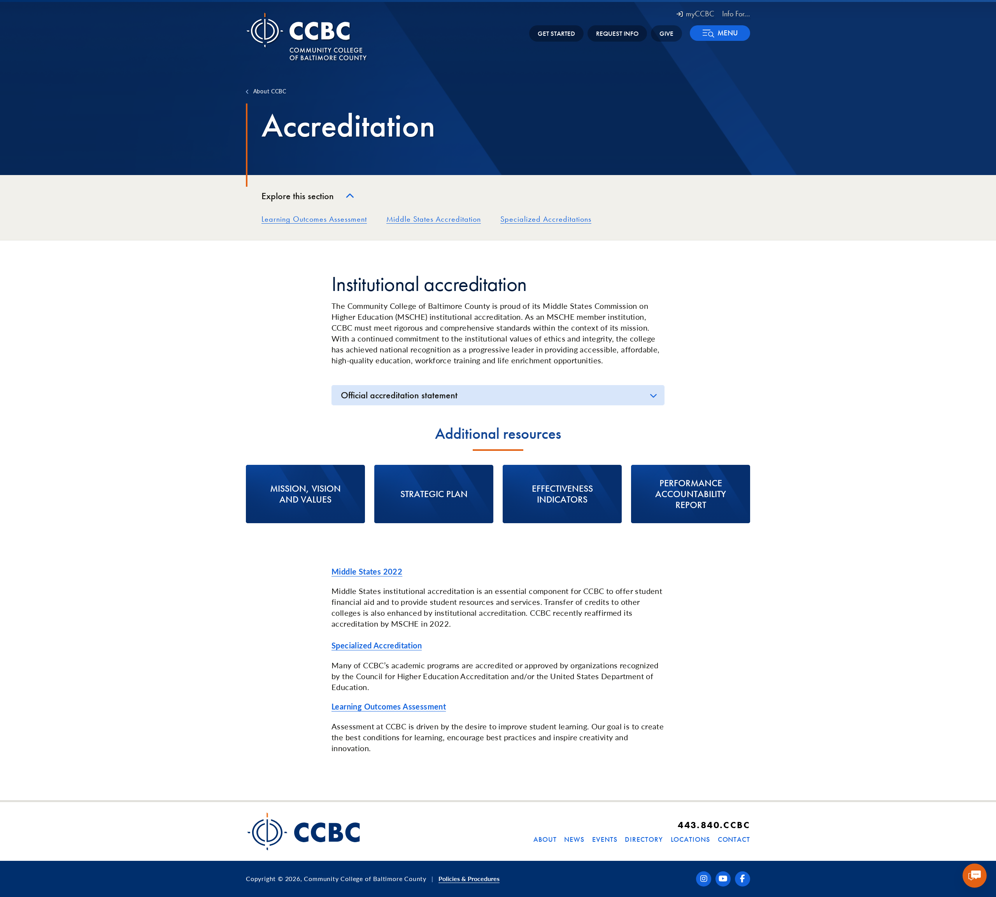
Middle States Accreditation (433, 219)
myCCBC (700, 14)
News (574, 839)
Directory (644, 839)
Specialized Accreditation (376, 645)
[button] (720, 33)
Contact (734, 839)
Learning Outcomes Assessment (314, 219)
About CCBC (269, 91)
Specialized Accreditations (545, 219)
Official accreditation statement (399, 395)
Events (604, 839)
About (545, 839)
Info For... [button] (736, 14)
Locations (690, 839)
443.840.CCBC (714, 825)
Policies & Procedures (469, 878)
